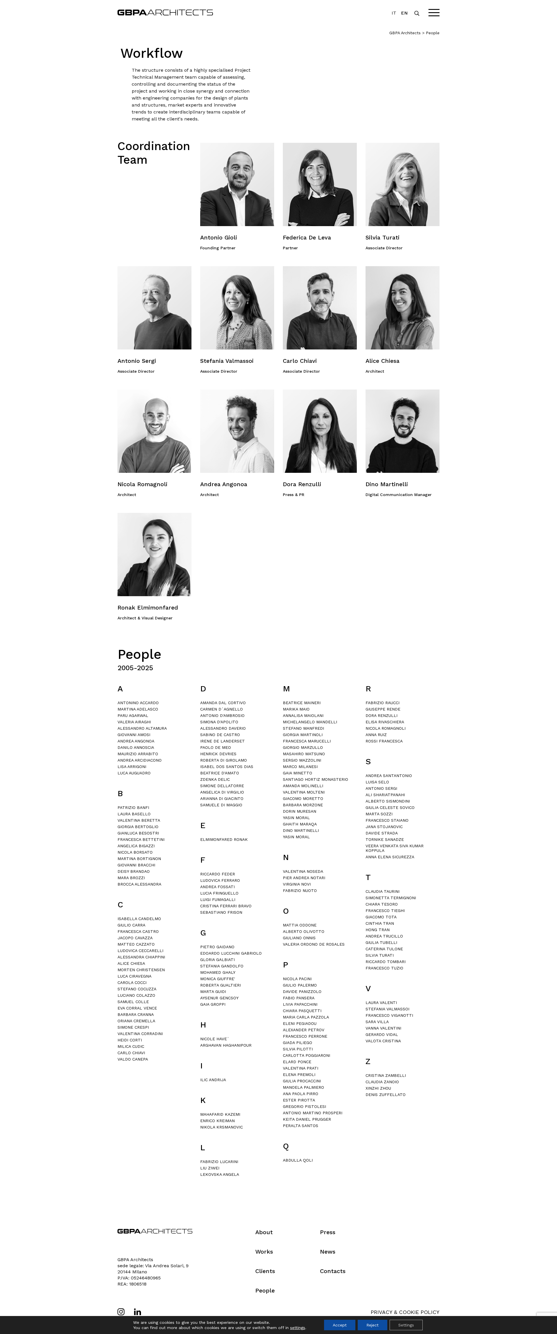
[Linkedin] (137, 1311)
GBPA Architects (405, 32)
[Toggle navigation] (434, 12)
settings (297, 1327)
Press (327, 1232)
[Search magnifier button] (417, 13)
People (265, 1290)
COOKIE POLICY (419, 1312)
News (327, 1251)
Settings (406, 1325)
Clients (265, 1271)
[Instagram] (120, 1311)
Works (264, 1251)
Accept (340, 1325)
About (264, 1232)
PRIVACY (381, 1312)
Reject (372, 1325)
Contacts (333, 1271)
